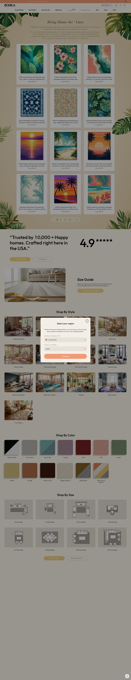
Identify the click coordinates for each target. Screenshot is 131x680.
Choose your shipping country (52, 336)
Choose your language (50, 345)
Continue (65, 356)
